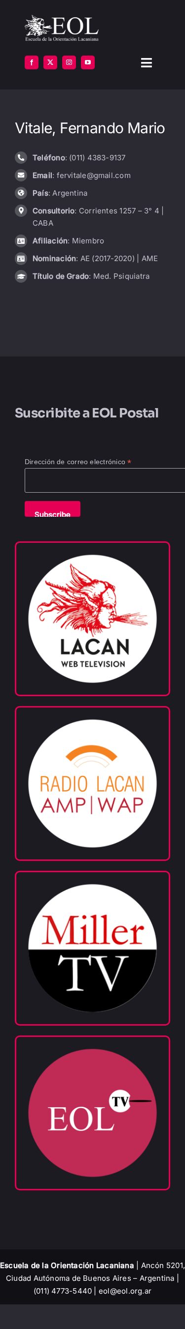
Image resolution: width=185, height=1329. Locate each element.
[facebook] (31, 62)
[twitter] (50, 62)
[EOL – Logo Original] (62, 18)
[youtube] (88, 62)
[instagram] (69, 62)
